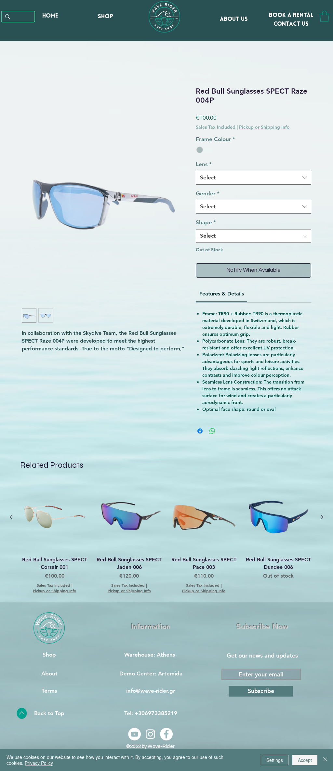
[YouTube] (134, 734)
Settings (274, 760)
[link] (221, 294)
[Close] (325, 760)
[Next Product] (322, 517)
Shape (206, 222)
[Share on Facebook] (200, 431)
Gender (208, 193)
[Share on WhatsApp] (212, 431)
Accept (305, 760)
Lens (204, 164)
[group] (166, 538)
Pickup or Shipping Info (264, 127)
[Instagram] (150, 734)
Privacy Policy (39, 763)
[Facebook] (166, 734)
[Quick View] (54, 517)
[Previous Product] (11, 517)
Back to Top (49, 713)
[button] (324, 16)
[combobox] (253, 178)
